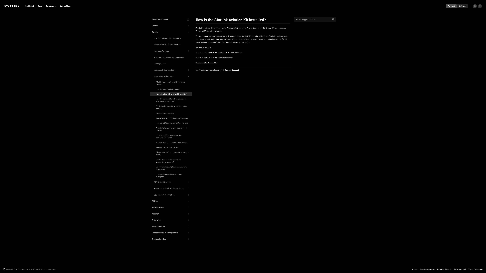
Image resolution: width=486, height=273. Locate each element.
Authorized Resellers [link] (444, 269)
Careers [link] (415, 269)
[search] (333, 19)
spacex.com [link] (52, 269)
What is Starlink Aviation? (206, 62)
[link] (11, 6)
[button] (171, 26)
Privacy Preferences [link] (475, 269)
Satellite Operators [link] (427, 269)
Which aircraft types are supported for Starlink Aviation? (219, 52)
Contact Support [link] (232, 70)
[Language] (475, 6)
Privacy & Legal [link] (460, 269)
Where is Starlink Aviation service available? (214, 57)
